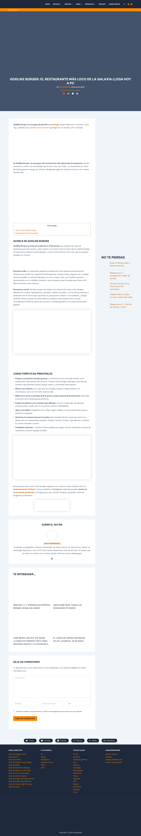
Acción (75, 754)
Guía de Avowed (15, 759)
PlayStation (45, 759)
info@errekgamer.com (113, 759)
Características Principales (26, 233)
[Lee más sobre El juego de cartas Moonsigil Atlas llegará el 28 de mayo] (72, 624)
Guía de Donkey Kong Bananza (20, 781)
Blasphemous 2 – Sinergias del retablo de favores (120, 276)
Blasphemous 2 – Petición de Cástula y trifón (121, 305)
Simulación (77, 787)
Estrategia (77, 768)
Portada (11, 10)
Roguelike (76, 779)
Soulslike (76, 789)
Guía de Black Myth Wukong (19, 768)
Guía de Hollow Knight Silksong (20, 784)
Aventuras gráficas (80, 759)
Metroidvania (78, 770)
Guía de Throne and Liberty (19, 773)
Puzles (75, 776)
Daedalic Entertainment (39, 127)
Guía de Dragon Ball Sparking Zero (21, 779)
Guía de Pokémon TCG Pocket (20, 770)
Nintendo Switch (47, 762)
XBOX (43, 765)
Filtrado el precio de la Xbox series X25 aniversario (119, 286)
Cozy (75, 762)
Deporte (76, 765)
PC (42, 754)
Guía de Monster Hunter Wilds (20, 762)
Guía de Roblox (14, 765)
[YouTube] (131, 4)
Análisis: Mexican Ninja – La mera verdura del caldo (121, 295)
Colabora (108, 757)
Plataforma (77, 773)
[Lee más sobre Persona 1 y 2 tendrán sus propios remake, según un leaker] (32, 591)
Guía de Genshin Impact (18, 776)
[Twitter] (128, 4)
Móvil (43, 768)
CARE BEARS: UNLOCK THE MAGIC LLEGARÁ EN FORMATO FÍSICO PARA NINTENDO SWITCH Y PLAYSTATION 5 (30, 641)
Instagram (57, 489)
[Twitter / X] (52, 558)
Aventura (76, 757)
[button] (61, 4)
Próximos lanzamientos (73, 90)
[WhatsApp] (73, 94)
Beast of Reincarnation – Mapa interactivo (120, 264)
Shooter (76, 784)
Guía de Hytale (14, 787)
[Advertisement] (70, 100)
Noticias (16, 10)
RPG (74, 781)
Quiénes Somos (111, 754)
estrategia (54, 124)
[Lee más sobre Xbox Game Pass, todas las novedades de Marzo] (72, 591)
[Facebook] (77, 94)
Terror (75, 792)
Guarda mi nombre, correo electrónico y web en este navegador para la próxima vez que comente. (49, 711)
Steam (43, 757)
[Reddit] (64, 94)
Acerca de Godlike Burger (25, 230)
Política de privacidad (113, 762)
